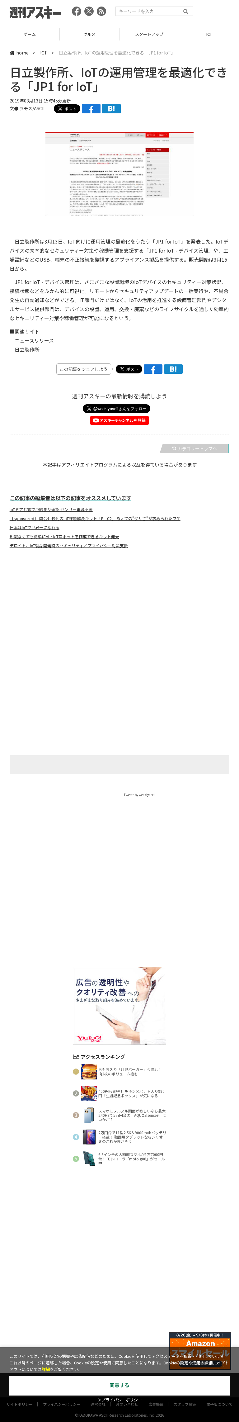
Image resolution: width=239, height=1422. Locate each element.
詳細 (46, 1369)
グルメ (89, 34)
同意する (119, 1385)
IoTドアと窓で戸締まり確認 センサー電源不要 (51, 509)
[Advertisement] (119, 615)
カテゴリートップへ (197, 448)
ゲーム (30, 34)
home (22, 53)
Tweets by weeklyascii (140, 794)
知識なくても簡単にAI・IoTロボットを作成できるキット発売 (64, 536)
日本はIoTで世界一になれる (34, 527)
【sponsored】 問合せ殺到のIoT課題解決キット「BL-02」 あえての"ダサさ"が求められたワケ (95, 518)
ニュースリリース (34, 340)
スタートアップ (149, 34)
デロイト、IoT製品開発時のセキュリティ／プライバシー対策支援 (69, 545)
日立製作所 (27, 349)
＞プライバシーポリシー (119, 1400)
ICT (209, 34)
